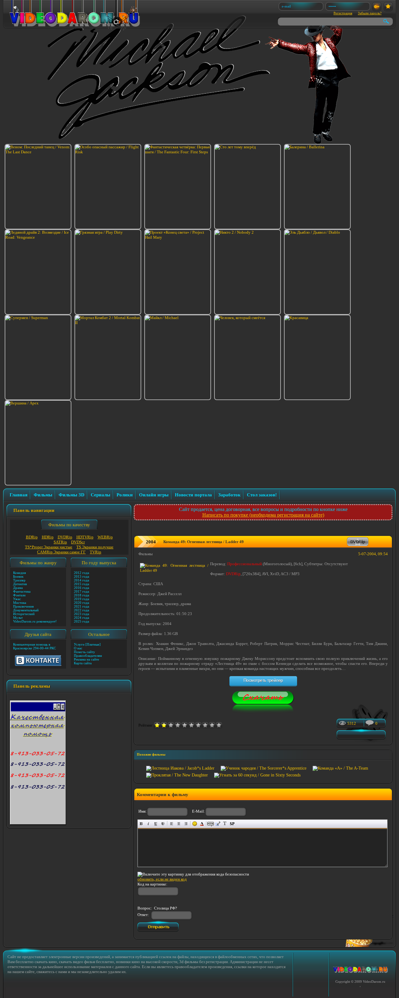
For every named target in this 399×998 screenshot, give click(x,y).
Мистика (19, 602)
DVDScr (78, 542)
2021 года (81, 606)
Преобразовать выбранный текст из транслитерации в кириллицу (224, 824)
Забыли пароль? (370, 13)
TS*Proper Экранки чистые (48, 547)
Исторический (24, 614)
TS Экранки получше (94, 547)
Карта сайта (83, 663)
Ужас (17, 599)
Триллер (19, 580)
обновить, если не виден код (162, 879)
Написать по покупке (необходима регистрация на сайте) (263, 515)
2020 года (81, 602)
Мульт (18, 617)
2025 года (81, 621)
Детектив (20, 584)
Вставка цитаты (217, 824)
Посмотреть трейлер (263, 680)
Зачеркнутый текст (162, 824)
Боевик (18, 576)
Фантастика (22, 591)
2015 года (81, 584)
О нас (78, 648)
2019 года (81, 599)
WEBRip (105, 537)
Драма (18, 588)
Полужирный (141, 824)
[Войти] (376, 6)
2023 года (81, 614)
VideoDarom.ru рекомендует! (35, 621)
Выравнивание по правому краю (186, 824)
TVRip (95, 552)
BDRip (32, 537)
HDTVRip (85, 537)
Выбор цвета (201, 824)
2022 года (81, 610)
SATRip (60, 542)
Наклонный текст (148, 824)
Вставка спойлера (232, 824)
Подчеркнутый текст (155, 824)
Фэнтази (19, 595)
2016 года (81, 588)
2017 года (81, 591)
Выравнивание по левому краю (171, 824)
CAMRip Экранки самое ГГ (61, 552)
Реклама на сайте (86, 659)
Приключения (23, 606)
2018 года (81, 595)
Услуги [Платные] (87, 644)
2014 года (81, 580)
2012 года (81, 573)
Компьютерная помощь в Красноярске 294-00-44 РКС (34, 646)
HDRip (48, 537)
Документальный (26, 610)
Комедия (19, 573)
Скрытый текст (210, 824)
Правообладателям (88, 655)
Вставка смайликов (194, 824)
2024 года (81, 617)
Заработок (229, 494)
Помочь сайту (84, 652)
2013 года (81, 576)
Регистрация (343, 13)
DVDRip (65, 537)
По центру (178, 824)
